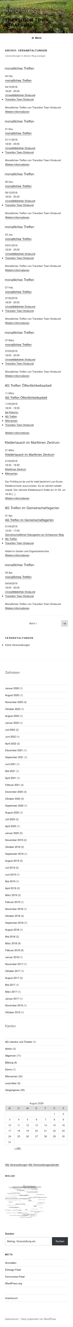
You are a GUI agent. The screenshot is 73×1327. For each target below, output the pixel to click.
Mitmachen (11, 420)
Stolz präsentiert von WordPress (38, 1319)
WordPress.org (13, 1283)
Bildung (9, 1062)
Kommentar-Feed (14, 1276)
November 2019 (14, 840)
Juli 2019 (10, 867)
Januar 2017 (12, 998)
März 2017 (11, 991)
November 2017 (14, 964)
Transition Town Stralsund (27, 22)
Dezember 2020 (14, 791)
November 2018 (14, 909)
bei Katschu (11, 412)
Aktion (8, 1048)
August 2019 (12, 860)
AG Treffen (11, 416)
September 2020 (14, 805)
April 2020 (10, 826)
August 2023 (12, 716)
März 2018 (11, 943)
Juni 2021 (10, 764)
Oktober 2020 (12, 798)
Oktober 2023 (12, 709)
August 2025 (12, 695)
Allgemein (10, 1055)
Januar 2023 (12, 722)
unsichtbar (11, 1083)
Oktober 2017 (12, 971)
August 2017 (12, 978)
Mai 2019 (10, 881)
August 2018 (12, 929)
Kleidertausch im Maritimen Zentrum (32, 442)
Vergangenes (12, 1090)
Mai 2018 (10, 936)
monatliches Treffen (19, 68)
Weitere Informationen (17, 111)
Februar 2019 (12, 902)
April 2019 (10, 888)
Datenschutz (12, 1319)
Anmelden (10, 1262)
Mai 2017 (10, 984)
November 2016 (14, 1005)
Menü (38, 37)
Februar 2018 (12, 950)
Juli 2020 (10, 819)
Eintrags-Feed (13, 1269)
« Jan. (17, 1148)
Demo (8, 1069)
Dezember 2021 (14, 750)
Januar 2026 (12, 688)
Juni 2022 (10, 736)
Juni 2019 (10, 874)
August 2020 (12, 812)
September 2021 (14, 757)
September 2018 (14, 922)
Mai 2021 (10, 771)
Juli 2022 (10, 729)
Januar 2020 (12, 833)
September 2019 (14, 853)
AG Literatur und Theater (18, 1041)
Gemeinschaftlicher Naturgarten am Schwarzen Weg (34, 534)
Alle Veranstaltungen (16, 1164)
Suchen (9, 1233)
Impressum (11, 1298)
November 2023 (14, 702)
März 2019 (11, 895)
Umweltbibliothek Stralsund (20, 95)
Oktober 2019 (12, 847)
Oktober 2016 (12, 1012)
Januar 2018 (12, 957)
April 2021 (10, 778)
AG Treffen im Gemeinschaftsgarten (32, 507)
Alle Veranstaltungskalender (43, 1164)
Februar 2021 (12, 784)
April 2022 (10, 743)
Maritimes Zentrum (15, 469)
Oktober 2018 (12, 915)
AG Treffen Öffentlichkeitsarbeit (28, 385)
